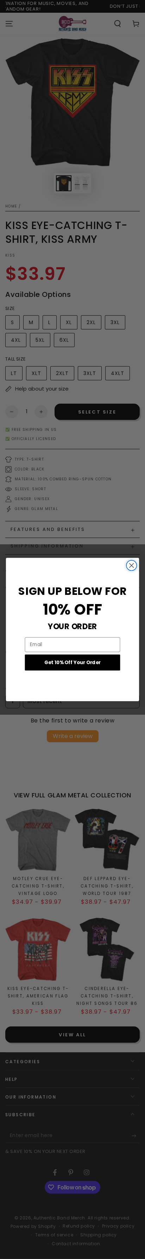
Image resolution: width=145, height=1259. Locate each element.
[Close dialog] (131, 565)
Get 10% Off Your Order (72, 662)
